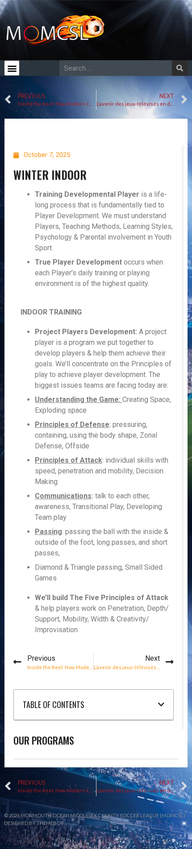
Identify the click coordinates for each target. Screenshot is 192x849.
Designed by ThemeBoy (34, 823)
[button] (11, 68)
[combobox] (115, 68)
